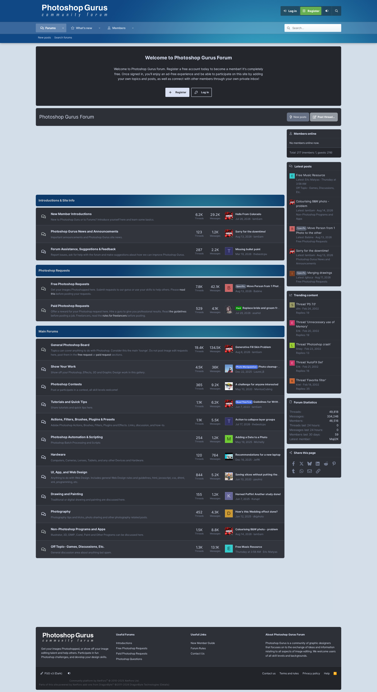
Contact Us (197, 653)
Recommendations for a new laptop (258, 454)
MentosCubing (263, 389)
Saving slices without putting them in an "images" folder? (271, 474)
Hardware (58, 454)
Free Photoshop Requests (70, 284)
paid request (103, 354)
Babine (258, 291)
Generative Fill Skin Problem (253, 347)
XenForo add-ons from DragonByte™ (93, 684)
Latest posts (303, 166)
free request (85, 354)
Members (118, 28)
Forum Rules (198, 648)
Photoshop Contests (66, 384)
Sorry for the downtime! (250, 231)
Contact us (269, 673)
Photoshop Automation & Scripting (77, 437)
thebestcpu (260, 254)
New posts (44, 37)
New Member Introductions (71, 214)
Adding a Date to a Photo (251, 437)
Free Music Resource (248, 546)
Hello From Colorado (248, 214)
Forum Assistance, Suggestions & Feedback (83, 249)
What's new (84, 28)
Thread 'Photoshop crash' (313, 344)
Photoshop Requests (54, 270)
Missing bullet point (247, 249)
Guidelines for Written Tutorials (264, 401)
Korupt (256, 499)
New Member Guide (203, 643)
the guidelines (177, 311)
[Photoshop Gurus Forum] (67, 642)
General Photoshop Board (70, 345)
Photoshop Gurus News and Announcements (84, 231)
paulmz (258, 479)
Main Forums (48, 331)
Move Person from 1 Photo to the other (265, 286)
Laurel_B (259, 371)
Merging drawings (314, 272)
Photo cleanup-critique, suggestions (270, 366)
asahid (256, 313)
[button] (63, 28)
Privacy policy (311, 673)
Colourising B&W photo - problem (256, 529)
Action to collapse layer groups (255, 419)
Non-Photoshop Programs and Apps (78, 529)
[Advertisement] (160, 159)
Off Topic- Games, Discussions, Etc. (77, 546)
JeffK (257, 459)
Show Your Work (63, 366)
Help (327, 673)
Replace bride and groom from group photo (267, 308)
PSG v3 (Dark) (53, 673)
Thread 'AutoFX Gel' (309, 362)
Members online (305, 133)
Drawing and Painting (67, 494)
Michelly (259, 442)
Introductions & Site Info (57, 200)
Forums (50, 28)
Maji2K (333, 439)
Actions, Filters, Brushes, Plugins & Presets (83, 419)
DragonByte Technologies (144, 684)
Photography (60, 511)
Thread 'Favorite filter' (311, 380)
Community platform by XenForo (104, 680)
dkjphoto (258, 516)
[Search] (336, 11)
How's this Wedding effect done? (256, 511)
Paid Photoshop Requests (70, 306)
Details (164, 684)
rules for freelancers (115, 315)
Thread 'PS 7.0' (306, 304)
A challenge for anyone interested (256, 384)
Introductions (124, 643)
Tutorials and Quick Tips (69, 402)
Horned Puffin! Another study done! (258, 494)
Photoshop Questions (129, 659)
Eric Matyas (270, 551)
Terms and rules (289, 673)
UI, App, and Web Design (69, 472)
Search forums (63, 37)
